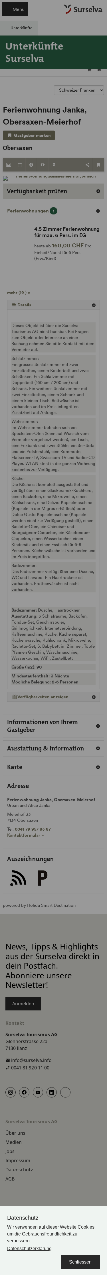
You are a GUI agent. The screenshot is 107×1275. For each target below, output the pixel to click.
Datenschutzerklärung (29, 1248)
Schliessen (80, 1262)
